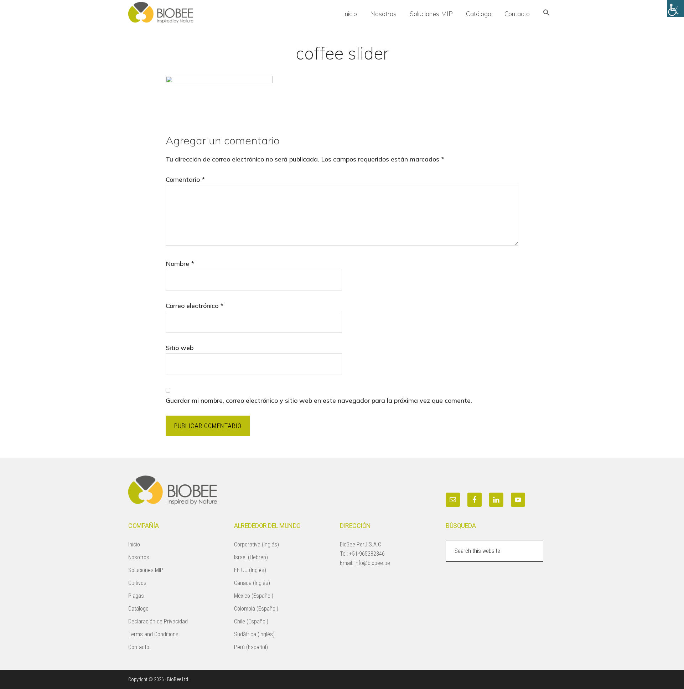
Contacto (138, 647)
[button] (546, 13)
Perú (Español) (251, 647)
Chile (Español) (251, 621)
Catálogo (138, 608)
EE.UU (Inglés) (250, 570)
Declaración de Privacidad (158, 621)
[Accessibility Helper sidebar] (675, 8)
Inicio (134, 544)
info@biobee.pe (372, 563)
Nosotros (138, 557)
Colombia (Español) (256, 608)
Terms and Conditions (153, 634)
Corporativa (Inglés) (256, 544)
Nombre (180, 263)
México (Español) (253, 595)
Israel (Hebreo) (251, 557)
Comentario (185, 179)
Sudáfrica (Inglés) (254, 634)
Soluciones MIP (145, 570)
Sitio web (179, 348)
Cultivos (137, 583)
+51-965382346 (367, 553)
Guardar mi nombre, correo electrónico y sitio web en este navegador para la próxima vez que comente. (319, 400)
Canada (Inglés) (252, 583)
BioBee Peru (181, 12)
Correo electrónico (194, 306)
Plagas (136, 595)
